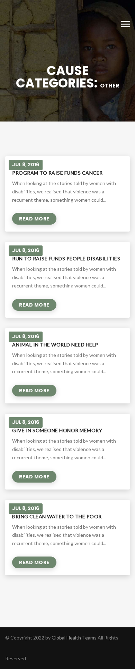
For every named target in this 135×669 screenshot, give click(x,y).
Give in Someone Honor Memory (57, 430)
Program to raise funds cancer (57, 173)
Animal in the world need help (55, 345)
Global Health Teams (74, 638)
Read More (34, 218)
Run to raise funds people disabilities (66, 258)
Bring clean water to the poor (57, 516)
